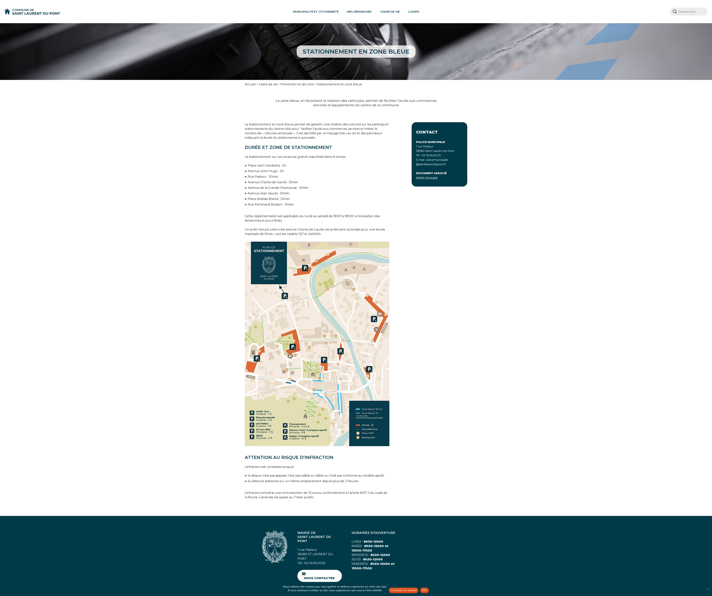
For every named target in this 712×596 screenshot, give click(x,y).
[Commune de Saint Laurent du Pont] (32, 12)
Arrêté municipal (426, 177)
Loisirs (413, 11)
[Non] (707, 589)
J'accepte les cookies (403, 590)
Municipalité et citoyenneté (316, 11)
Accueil (250, 84)
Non (424, 590)
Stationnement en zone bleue (339, 84)
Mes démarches (359, 11)
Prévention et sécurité (297, 84)
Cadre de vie (390, 11)
